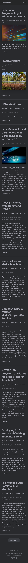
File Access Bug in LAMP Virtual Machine (13, 486)
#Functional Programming (14, 217)
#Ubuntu (14, 445)
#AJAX (4, 217)
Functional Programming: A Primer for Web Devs (14, 13)
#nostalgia (5, 112)
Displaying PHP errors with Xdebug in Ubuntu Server (13, 433)
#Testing (8, 445)
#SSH (7, 272)
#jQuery (17, 219)
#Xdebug (20, 445)
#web (11, 272)
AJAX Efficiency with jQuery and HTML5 (11, 206)
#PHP (14, 388)
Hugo (20, 553)
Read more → (6, 52)
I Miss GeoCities (11, 104)
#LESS (3, 272)
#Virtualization (6, 499)
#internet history (13, 112)
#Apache (4, 497)
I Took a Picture (11, 60)
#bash (3, 326)
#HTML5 (4, 219)
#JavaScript (10, 219)
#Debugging (11, 497)
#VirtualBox (18, 497)
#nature (4, 69)
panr (19, 555)
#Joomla (9, 388)
